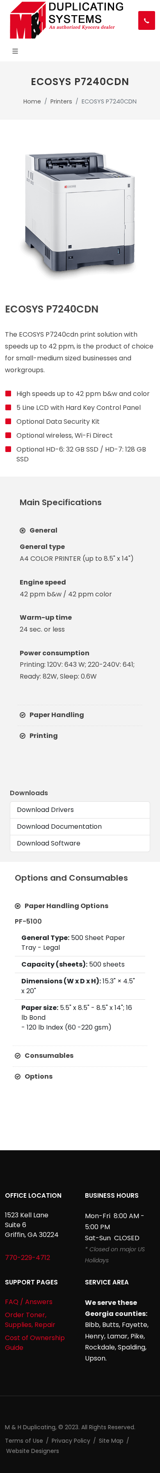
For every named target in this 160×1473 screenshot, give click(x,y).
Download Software (48, 843)
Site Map (111, 1441)
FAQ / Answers (29, 1302)
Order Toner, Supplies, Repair (30, 1319)
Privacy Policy (71, 1441)
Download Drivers (45, 809)
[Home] (65, 20)
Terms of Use (24, 1441)
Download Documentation (59, 826)
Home (32, 101)
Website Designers (32, 1451)
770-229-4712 (27, 1257)
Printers (61, 101)
